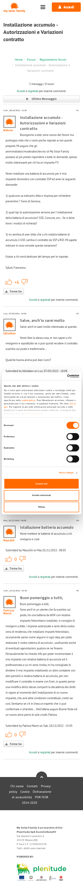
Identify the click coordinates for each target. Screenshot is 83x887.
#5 (77, 590)
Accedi (21, 91)
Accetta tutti (42, 484)
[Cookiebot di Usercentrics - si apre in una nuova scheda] (60, 376)
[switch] (73, 436)
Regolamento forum (53, 60)
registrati (33, 91)
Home (19, 60)
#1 (77, 110)
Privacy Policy (34, 413)
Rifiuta (41, 507)
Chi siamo (17, 786)
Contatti (32, 786)
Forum (31, 60)
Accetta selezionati (41, 495)
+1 (9, 281)
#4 (77, 520)
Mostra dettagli (66, 472)
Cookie (25, 792)
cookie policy (28, 400)
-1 (24, 281)
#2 (77, 313)
